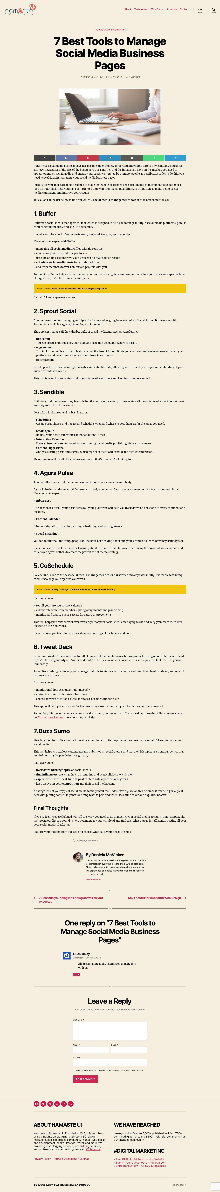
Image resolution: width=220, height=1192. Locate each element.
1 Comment (134, 77)
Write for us (93, 1149)
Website (76, 1057)
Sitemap (84, 1158)
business (81, 840)
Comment (78, 1020)
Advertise (172, 9)
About (128, 9)
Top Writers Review (50, 717)
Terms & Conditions (65, 1158)
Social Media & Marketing (110, 30)
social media (92, 840)
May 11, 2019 (116, 77)
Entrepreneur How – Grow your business (141, 1165)
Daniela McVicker (94, 77)
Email (114, 1045)
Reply (76, 975)
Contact (184, 9)
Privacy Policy (42, 1158)
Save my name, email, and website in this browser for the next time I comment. (110, 1070)
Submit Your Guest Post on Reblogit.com (141, 1162)
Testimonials (140, 9)
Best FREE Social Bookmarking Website (140, 1159)
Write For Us (156, 9)
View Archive (93, 879)
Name (76, 1045)
